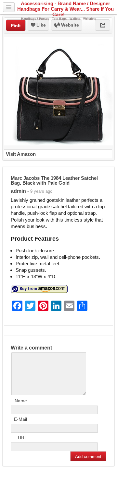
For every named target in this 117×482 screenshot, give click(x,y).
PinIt (16, 25)
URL (22, 437)
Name (21, 400)
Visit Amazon (21, 154)
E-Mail (20, 419)
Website (69, 25)
